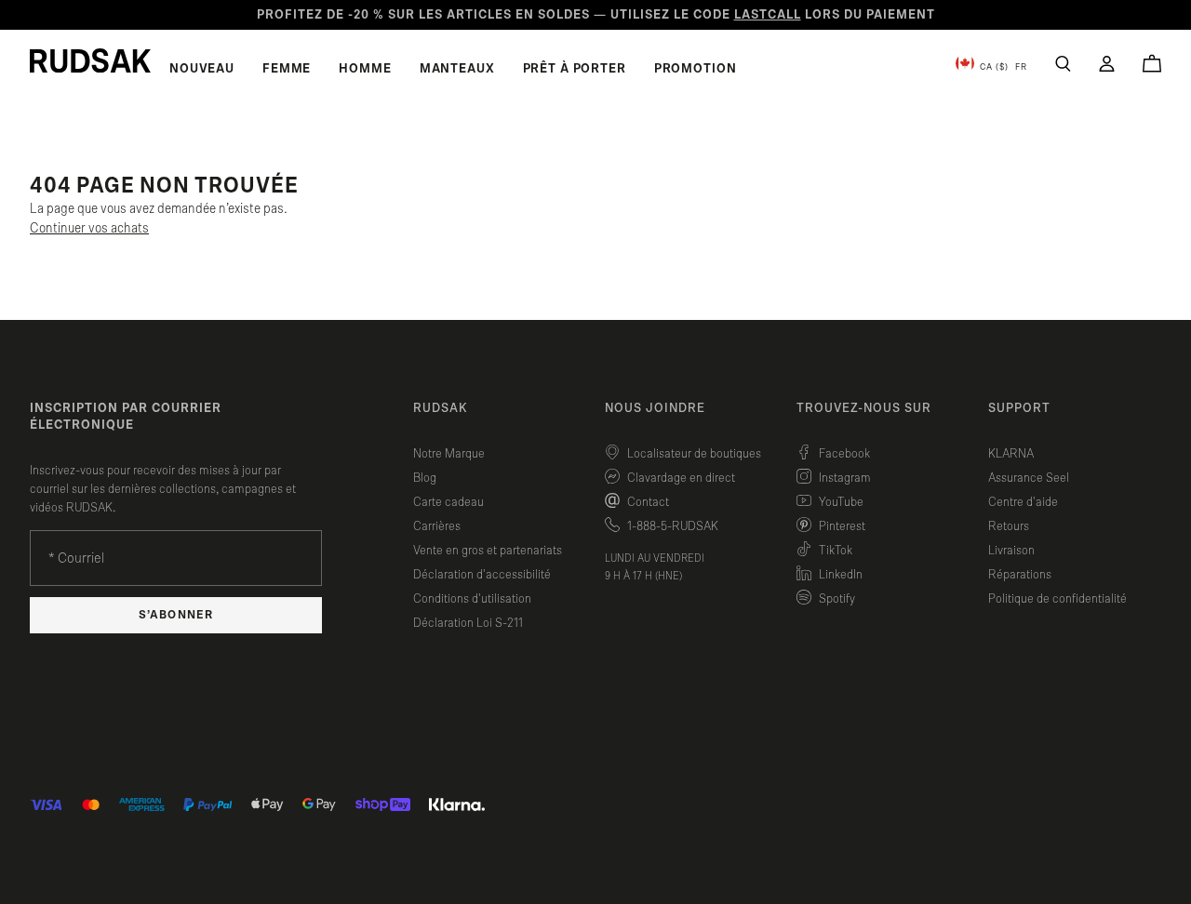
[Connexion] (1107, 64)
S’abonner (175, 615)
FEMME (286, 68)
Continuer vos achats (89, 228)
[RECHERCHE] (1063, 64)
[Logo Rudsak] (90, 60)
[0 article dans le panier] (1152, 63)
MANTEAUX (457, 68)
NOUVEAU (201, 68)
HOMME (365, 68)
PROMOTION (695, 68)
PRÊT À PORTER (574, 68)
